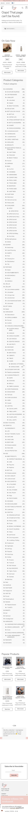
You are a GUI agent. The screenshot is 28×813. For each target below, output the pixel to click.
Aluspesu (11, 560)
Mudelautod (10, 543)
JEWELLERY (10, 97)
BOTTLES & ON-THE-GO (13, 111)
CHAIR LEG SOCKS (12, 397)
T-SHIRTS (9, 607)
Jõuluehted (10, 292)
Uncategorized (9, 618)
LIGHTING (9, 406)
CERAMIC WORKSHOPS (13, 627)
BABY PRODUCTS (11, 456)
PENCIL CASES (13, 180)
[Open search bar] (22, 7)
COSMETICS (8, 425)
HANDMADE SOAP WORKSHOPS (15, 624)
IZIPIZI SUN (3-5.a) (14, 214)
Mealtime (11, 467)
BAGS (8, 166)
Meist (6, 582)
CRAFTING (10, 512)
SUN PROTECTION (12, 450)
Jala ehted (12, 100)
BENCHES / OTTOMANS (17, 364)
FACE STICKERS (13, 498)
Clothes (9, 557)
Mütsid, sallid (10, 202)
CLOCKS (9, 323)
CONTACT (8, 3)
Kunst (8, 630)
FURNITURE (10, 350)
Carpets (9, 403)
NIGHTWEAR (8, 588)
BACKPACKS (12, 186)
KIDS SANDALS (11, 275)
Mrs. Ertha (11, 236)
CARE (10, 462)
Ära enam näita (14, 808)
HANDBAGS (12, 172)
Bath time (9, 579)
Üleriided (11, 576)
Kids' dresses (12, 565)
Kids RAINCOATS (13, 568)
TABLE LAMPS (12, 411)
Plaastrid (9, 551)
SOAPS (11, 378)
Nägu (10, 495)
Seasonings (10, 247)
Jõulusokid (10, 303)
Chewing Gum (10, 258)
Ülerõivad (7, 616)
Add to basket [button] (7, 72)
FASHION (7, 602)
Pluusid (7, 596)
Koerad (9, 160)
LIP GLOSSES (12, 484)
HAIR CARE (10, 436)
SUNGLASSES (10, 205)
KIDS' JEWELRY (11, 476)
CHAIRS (11, 361)
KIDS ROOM (10, 347)
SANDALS (9, 281)
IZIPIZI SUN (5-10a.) (14, 216)
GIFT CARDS (8, 306)
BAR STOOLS (12, 352)
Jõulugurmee (10, 295)
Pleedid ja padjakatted (13, 372)
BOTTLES (11, 114)
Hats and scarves (12, 200)
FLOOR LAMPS (13, 417)
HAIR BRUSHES (11, 133)
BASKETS (7, 610)
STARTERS (12, 380)
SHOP (2, 6)
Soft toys (9, 548)
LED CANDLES (13, 338)
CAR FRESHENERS (12, 94)
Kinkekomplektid (11, 445)
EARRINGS (10, 163)
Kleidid (7, 309)
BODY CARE (10, 442)
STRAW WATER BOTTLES (15, 120)
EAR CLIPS (12, 487)
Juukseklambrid (11, 136)
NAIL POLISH (12, 492)
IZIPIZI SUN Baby (13, 233)
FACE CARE (10, 448)
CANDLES (11, 333)
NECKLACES (10, 142)
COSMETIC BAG (13, 177)
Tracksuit (11, 562)
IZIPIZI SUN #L (13, 228)
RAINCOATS (8, 640)
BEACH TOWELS (13, 158)
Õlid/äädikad (10, 261)
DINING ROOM (11, 392)
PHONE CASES (13, 188)
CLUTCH (11, 169)
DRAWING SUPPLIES (14, 515)
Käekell (11, 103)
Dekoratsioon (10, 314)
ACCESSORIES (9, 89)
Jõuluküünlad (10, 298)
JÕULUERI (8, 286)
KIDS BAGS (10, 501)
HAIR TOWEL (12, 152)
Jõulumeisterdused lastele (14, 300)
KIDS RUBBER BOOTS (13, 272)
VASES (9, 400)
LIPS (8, 431)
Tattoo (10, 532)
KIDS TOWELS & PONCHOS (14, 506)
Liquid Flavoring (11, 250)
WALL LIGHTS (12, 420)
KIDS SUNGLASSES (12, 504)
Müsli (8, 256)
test (6, 613)
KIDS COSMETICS (11, 481)
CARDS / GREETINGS (12, 139)
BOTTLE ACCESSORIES (15, 122)
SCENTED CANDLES (14, 341)
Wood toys (10, 554)
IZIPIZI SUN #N (13, 230)
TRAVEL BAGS (12, 183)
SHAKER (11, 125)
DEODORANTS (11, 428)
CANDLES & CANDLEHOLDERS (15, 326)
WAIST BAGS (12, 191)
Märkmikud (10, 197)
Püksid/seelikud (9, 599)
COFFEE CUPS (12, 117)
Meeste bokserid (11, 604)
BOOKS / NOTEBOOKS (15, 526)
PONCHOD (12, 155)
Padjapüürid (8, 590)
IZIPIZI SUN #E (13, 225)
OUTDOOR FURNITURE (13, 369)
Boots (8, 278)
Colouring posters (13, 537)
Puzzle (10, 523)
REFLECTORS (10, 108)
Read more (7, 709)
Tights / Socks (13, 571)
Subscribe (14, 775)
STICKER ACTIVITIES (14, 518)
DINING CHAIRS (15, 366)
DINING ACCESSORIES (15, 128)
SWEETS (9, 253)
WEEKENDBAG (13, 174)
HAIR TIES (8, 593)
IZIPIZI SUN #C (13, 219)
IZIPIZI (10, 208)
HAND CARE (10, 439)
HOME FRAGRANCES (12, 389)
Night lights (10, 546)
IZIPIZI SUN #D (13, 222)
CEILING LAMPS (13, 408)
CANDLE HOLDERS (14, 336)
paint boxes (12, 534)
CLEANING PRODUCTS (13, 375)
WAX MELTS (12, 344)
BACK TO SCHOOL (14, 106)
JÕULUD (7, 284)
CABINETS (11, 355)
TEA (8, 264)
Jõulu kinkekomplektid (13, 289)
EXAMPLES (8, 585)
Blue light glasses (11, 239)
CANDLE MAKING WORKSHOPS (15, 632)
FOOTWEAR (8, 267)
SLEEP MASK (10, 194)
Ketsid (8, 270)
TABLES (11, 358)
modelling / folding (14, 540)
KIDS (6, 453)
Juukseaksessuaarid (12, 131)
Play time (11, 464)
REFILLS (11, 383)
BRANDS (3, 3)
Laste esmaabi (11, 478)
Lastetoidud (10, 509)
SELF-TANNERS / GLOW (13, 434)
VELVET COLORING (14, 529)
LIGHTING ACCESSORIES (15, 414)
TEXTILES (9, 394)
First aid (9, 320)
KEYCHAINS (8, 642)
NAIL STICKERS (13, 490)
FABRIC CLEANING (14, 386)
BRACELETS (10, 145)
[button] (2, 8)
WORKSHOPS (9, 621)
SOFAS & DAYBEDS (12, 317)
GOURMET (8, 244)
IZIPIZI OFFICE (14, 211)
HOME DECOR (9, 312)
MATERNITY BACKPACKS (15, 459)
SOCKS (9, 242)
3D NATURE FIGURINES (13, 92)
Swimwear (12, 574)
